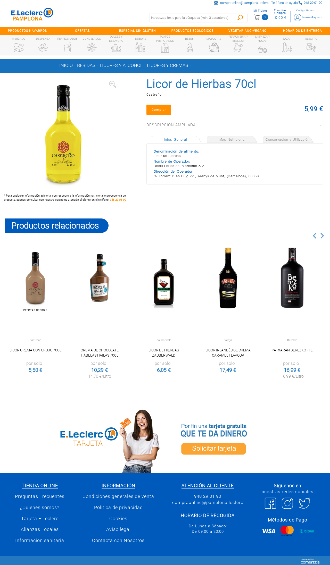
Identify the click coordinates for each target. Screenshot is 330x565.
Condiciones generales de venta (118, 496)
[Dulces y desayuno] (116, 48)
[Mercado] (18, 47)
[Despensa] (43, 47)
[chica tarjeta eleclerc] (82, 440)
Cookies (118, 518)
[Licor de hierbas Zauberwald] (163, 278)
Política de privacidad (118, 507)
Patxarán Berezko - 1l (292, 350)
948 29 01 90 (118, 199)
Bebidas (86, 65)
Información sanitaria (39, 540)
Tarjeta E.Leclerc (40, 518)
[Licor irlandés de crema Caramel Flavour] (228, 278)
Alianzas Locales (40, 529)
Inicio (66, 65)
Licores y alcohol (121, 65)
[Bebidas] (140, 47)
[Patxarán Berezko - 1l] (292, 278)
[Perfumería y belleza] (238, 48)
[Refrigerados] (67, 47)
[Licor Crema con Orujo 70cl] (35, 278)
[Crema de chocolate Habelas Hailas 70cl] (99, 278)
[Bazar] (286, 47)
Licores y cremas (167, 65)
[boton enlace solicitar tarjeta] (247, 440)
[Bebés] (189, 47)
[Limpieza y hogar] (262, 48)
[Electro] (311, 47)
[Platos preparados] (165, 48)
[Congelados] (91, 47)
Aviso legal (118, 529)
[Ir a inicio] (32, 15)
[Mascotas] (213, 47)
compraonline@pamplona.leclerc (244, 3)
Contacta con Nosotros (118, 540)
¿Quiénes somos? (39, 507)
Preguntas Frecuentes (39, 496)
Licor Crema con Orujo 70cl (35, 350)
